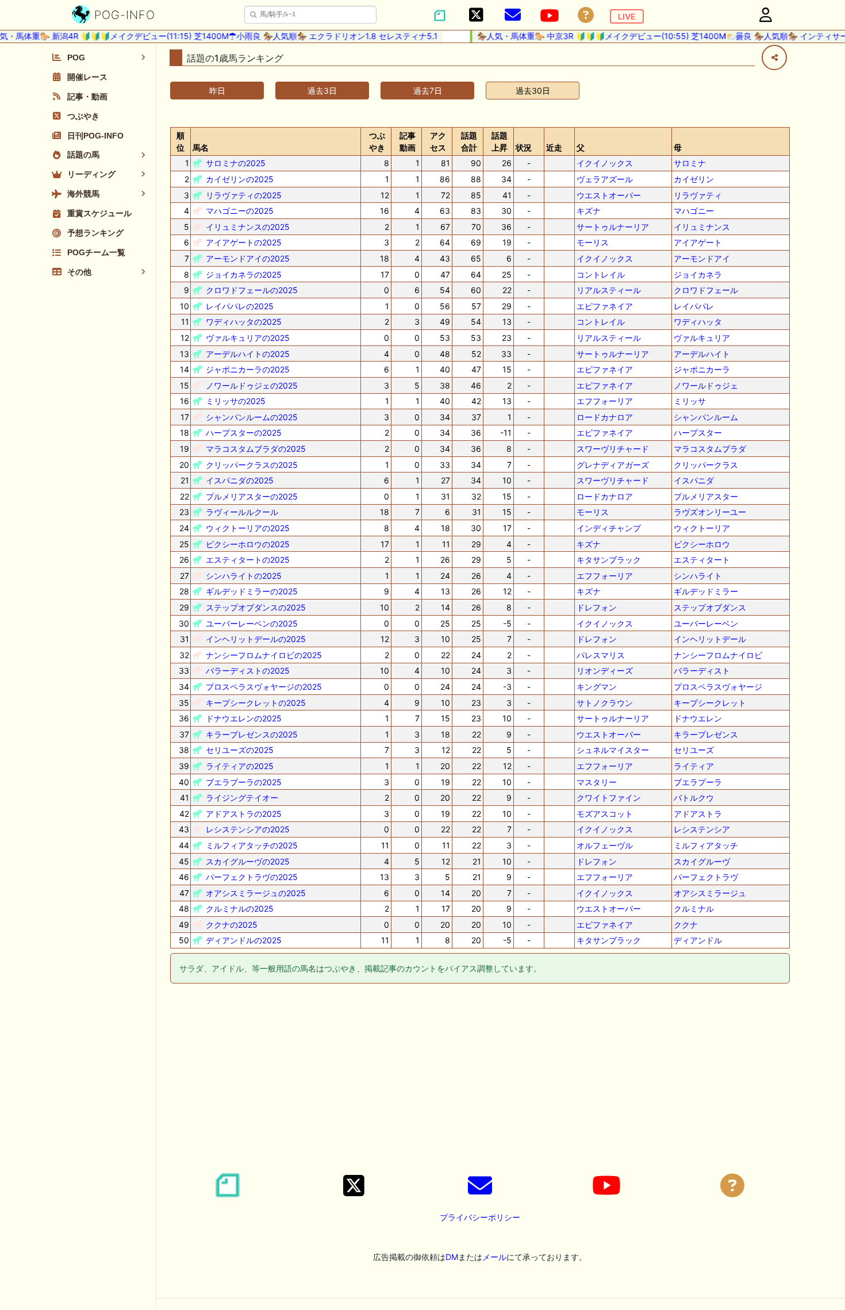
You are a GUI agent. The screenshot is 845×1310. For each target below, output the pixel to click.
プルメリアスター (706, 496)
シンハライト (698, 576)
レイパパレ (694, 306)
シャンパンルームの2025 (252, 417)
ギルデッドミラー (706, 591)
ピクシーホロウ (702, 544)
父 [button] (581, 147)
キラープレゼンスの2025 (252, 734)
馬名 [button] (201, 147)
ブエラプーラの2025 (244, 782)
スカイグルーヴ (702, 861)
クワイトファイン (609, 797)
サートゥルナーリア (613, 227)
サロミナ (690, 163)
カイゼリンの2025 (240, 179)
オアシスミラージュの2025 (256, 893)
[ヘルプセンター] (586, 15)
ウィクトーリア (702, 528)
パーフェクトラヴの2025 (252, 877)
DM (451, 1257)
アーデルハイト (702, 354)
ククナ (686, 924)
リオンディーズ (605, 670)
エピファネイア (605, 306)
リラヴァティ (698, 195)
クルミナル (694, 908)
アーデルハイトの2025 (248, 354)
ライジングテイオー (242, 797)
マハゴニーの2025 (240, 211)
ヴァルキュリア (702, 338)
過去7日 (427, 90)
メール (494, 1257)
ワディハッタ (698, 321)
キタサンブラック (609, 559)
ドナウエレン (698, 718)
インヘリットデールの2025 (256, 639)
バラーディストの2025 (248, 670)
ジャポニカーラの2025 (248, 369)
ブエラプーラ (698, 782)
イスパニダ (694, 480)
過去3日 (322, 90)
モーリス (593, 242)
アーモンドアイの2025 (248, 258)
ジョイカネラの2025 (244, 274)
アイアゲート (698, 242)
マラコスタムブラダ (710, 449)
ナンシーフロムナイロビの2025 (264, 655)
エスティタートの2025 (248, 559)
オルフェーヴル (605, 845)
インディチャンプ (609, 528)
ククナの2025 (232, 924)
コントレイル (601, 274)
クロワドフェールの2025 (252, 290)
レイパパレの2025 (240, 306)
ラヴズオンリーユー (710, 512)
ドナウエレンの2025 (244, 718)
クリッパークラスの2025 (252, 465)
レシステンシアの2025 (248, 829)
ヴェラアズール (605, 179)
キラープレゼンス (706, 734)
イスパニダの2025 (240, 480)
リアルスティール (609, 290)
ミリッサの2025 (236, 401)
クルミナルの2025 (240, 908)
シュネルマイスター (613, 750)
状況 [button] (524, 147)
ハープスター (698, 432)
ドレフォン (597, 607)
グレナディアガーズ (613, 465)
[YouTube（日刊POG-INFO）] (549, 15)
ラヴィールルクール (242, 512)
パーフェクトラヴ (706, 877)
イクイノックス (605, 163)
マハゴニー (694, 211)
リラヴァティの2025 (244, 195)
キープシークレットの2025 (256, 703)
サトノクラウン (605, 703)
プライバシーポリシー (480, 1217)
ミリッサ (690, 401)
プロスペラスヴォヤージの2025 (264, 687)
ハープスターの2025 (244, 432)
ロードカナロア (605, 417)
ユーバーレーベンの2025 (252, 623)
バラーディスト (702, 670)
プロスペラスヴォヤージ (718, 687)
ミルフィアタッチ (706, 845)
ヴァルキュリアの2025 (248, 338)
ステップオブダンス (710, 607)
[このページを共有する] (774, 57)
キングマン (597, 687)
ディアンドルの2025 (244, 940)
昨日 (217, 90)
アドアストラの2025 (244, 814)
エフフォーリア (605, 401)
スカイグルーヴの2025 (248, 861)
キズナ (589, 211)
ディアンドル (698, 940)
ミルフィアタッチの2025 (252, 845)
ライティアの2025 (240, 766)
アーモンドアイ (702, 258)
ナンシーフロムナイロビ (718, 655)
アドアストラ (698, 814)
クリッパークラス (706, 465)
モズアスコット (605, 814)
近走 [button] (554, 147)
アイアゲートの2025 (244, 242)
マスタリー (597, 782)
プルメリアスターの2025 (252, 496)
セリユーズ (694, 750)
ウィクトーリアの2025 (248, 528)
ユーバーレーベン (706, 623)
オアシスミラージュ (710, 893)
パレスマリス (601, 655)
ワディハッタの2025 (244, 321)
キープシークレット (710, 703)
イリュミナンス (702, 227)
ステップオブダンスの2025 (256, 607)
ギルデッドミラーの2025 (252, 591)
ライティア (694, 766)
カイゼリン (694, 179)
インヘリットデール (710, 639)
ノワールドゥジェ (706, 385)
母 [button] (678, 147)
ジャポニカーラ (702, 369)
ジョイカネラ (698, 274)
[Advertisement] (480, 1080)
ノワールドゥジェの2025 (252, 385)
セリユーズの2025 (240, 750)
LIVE (627, 16)
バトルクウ (694, 797)
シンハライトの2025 (244, 576)
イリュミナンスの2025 (248, 227)
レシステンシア (702, 829)
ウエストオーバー (609, 195)
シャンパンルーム (706, 417)
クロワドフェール (706, 290)
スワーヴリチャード (613, 449)
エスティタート (702, 559)
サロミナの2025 (236, 163)
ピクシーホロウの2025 (248, 544)
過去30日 (533, 90)
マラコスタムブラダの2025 (256, 449)
